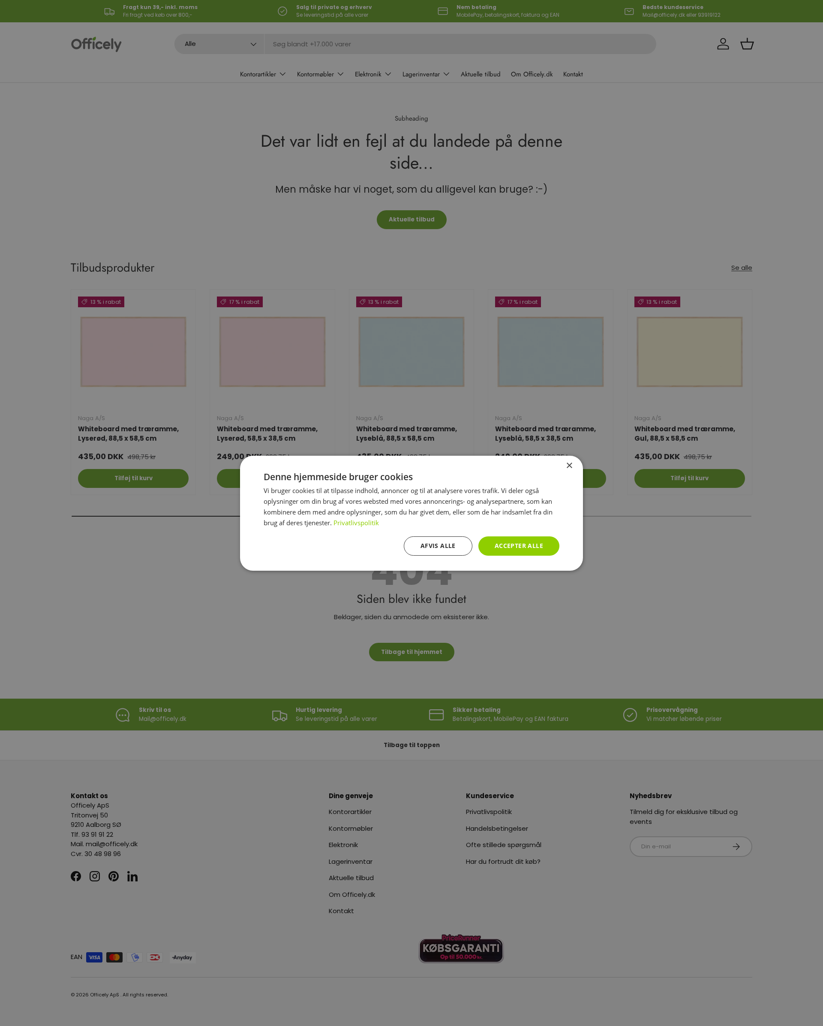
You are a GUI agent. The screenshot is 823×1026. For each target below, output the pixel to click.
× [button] (569, 465)
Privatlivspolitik (356, 522)
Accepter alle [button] (519, 546)
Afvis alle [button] (438, 546)
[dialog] (411, 512)
